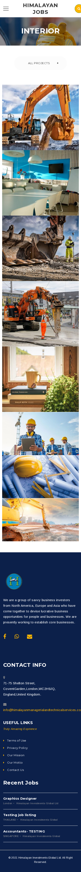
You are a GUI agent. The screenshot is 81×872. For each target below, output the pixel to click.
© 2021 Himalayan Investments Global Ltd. (35, 857)
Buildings (31, 132)
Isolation (49, 200)
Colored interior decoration (40, 124)
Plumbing (49, 262)
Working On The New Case (40, 321)
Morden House (40, 527)
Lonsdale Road (40, 484)
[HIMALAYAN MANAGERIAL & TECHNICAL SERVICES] (14, 581)
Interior (52, 132)
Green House (40, 386)
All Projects (39, 63)
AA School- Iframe (40, 255)
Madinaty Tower (40, 441)
